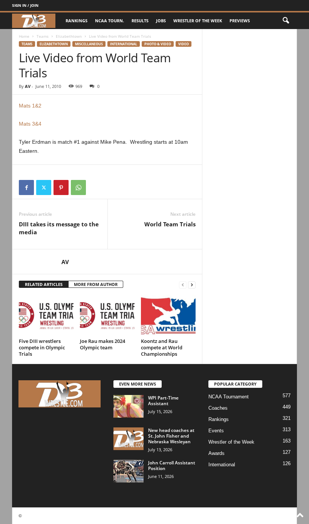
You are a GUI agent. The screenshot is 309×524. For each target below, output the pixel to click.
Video (183, 43)
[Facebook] (26, 187)
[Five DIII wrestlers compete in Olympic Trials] (46, 315)
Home (24, 36)
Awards (216, 453)
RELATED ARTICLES (44, 284)
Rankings (76, 20)
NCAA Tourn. (109, 20)
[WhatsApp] (78, 187)
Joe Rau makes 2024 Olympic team (102, 344)
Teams (43, 36)
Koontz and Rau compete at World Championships (161, 347)
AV (28, 86)
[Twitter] (43, 187)
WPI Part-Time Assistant (163, 401)
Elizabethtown (69, 36)
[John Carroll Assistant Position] (128, 471)
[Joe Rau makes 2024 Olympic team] (107, 315)
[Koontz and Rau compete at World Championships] (168, 315)
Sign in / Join (25, 5)
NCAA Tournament (228, 397)
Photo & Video (157, 43)
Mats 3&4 (30, 124)
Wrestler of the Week (197, 20)
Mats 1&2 (30, 106)
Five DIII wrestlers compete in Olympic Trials (42, 347)
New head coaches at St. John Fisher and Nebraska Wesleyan (171, 436)
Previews (239, 20)
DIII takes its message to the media (59, 228)
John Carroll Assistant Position (171, 465)
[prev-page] (183, 285)
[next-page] (192, 285)
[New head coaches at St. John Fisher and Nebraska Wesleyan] (128, 438)
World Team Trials (170, 224)
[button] (285, 20)
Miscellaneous (89, 43)
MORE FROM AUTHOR (96, 284)
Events (216, 430)
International (123, 43)
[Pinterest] (61, 187)
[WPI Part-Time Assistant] (128, 406)
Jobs (161, 20)
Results (140, 20)
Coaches (218, 408)
